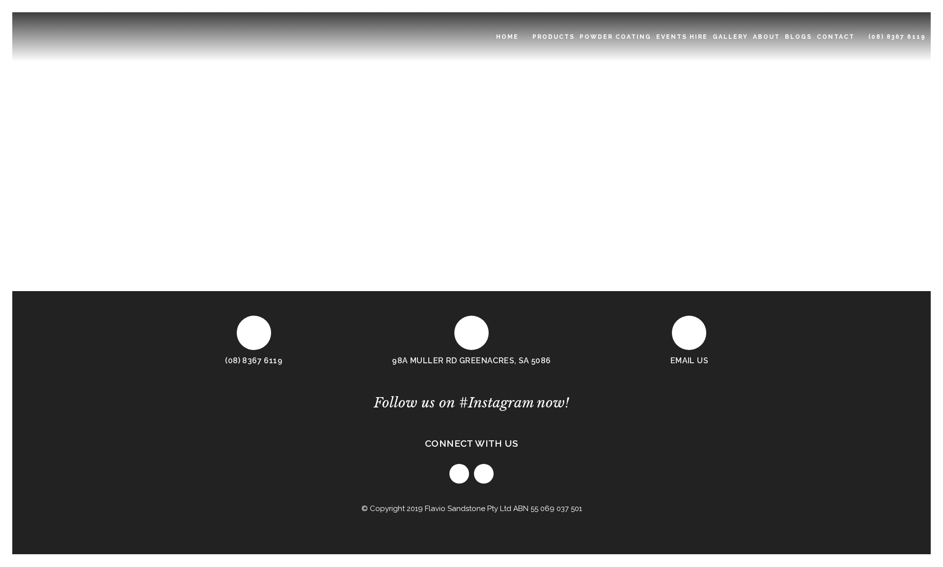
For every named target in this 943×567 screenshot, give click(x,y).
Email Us (689, 360)
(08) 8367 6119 (253, 360)
